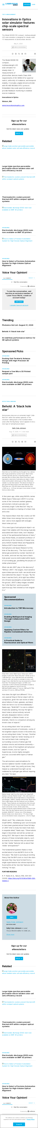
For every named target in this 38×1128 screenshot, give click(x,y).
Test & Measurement (9, 14)
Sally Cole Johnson (19, 428)
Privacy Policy (31, 1119)
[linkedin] (16, 54)
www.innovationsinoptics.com (13, 105)
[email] (25, 54)
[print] (35, 54)
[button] (3, 4)
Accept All (19, 1124)
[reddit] (22, 54)
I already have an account (19, 305)
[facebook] (13, 54)
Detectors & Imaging (9, 401)
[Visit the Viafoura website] (31, 286)
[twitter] (19, 54)
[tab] (7, 278)
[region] (19, 282)
